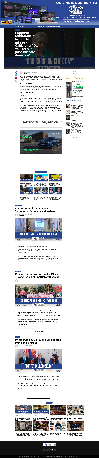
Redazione (26, 73)
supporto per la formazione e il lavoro (28, 117)
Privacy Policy (78, 456)
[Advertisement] (41, 162)
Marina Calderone (31, 116)
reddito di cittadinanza (48, 116)
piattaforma (39, 116)
